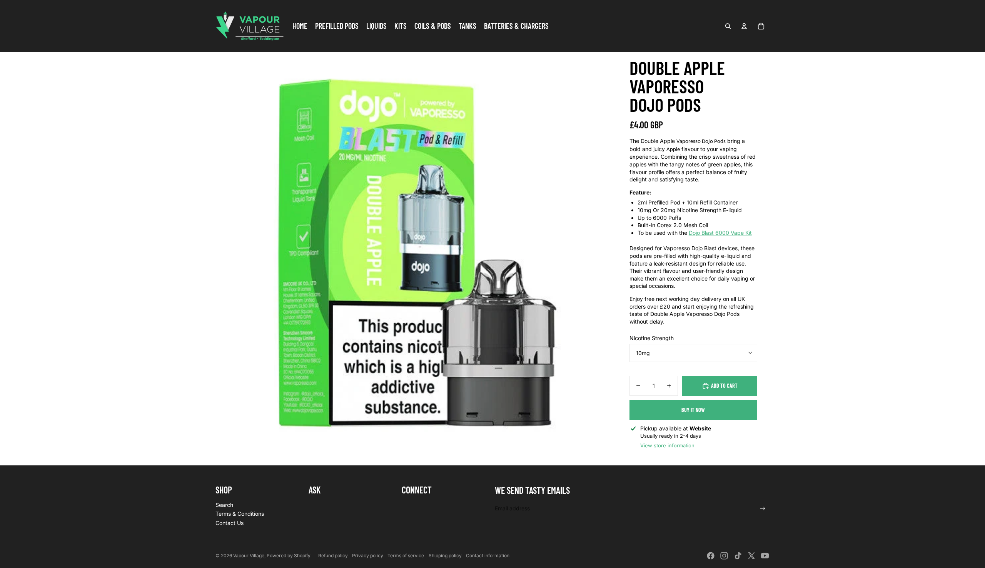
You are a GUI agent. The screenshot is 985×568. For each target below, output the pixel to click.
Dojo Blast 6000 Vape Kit (720, 232)
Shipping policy (445, 555)
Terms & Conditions (239, 513)
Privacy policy (367, 555)
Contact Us (229, 523)
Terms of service (405, 555)
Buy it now (693, 410)
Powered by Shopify (289, 555)
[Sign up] (763, 508)
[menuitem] (299, 26)
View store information (667, 445)
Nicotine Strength (651, 338)
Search (224, 505)
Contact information (487, 555)
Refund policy (333, 555)
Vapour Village (248, 555)
